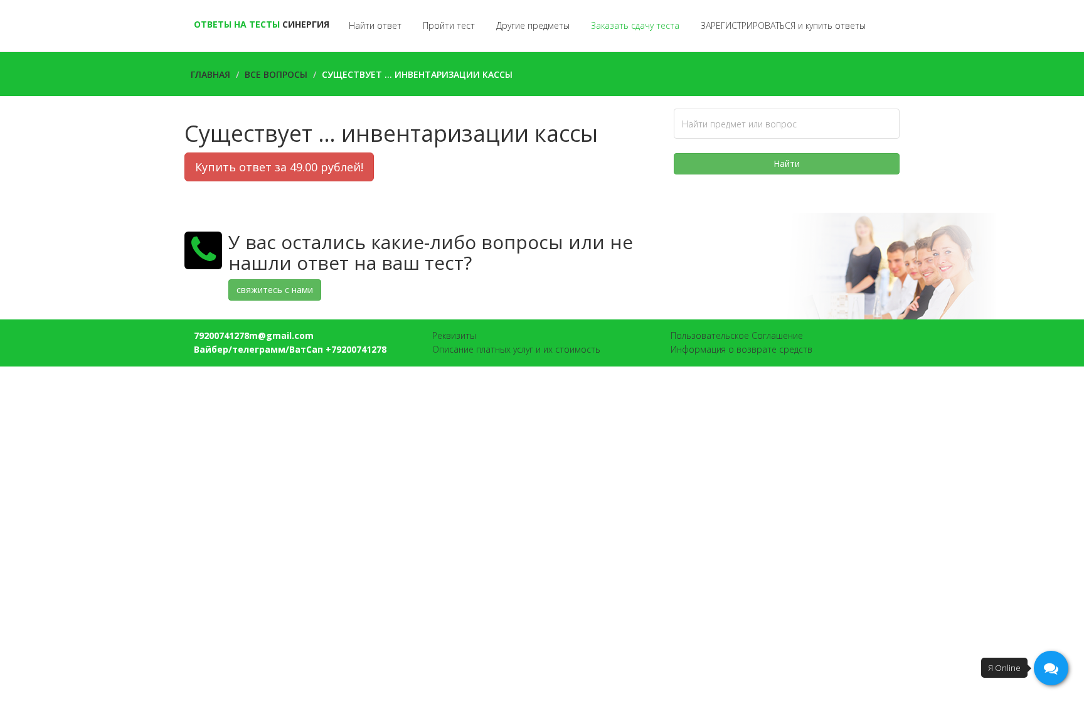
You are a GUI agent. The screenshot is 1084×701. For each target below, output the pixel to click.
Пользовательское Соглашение (737, 335)
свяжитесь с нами (274, 290)
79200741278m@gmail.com (254, 335)
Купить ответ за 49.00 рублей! (279, 166)
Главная (210, 74)
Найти (786, 163)
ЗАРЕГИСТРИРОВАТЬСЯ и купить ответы (783, 25)
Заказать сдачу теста (635, 25)
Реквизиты (454, 335)
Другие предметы (533, 25)
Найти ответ (375, 25)
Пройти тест (449, 25)
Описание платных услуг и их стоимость (516, 349)
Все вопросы (276, 74)
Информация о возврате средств (741, 349)
